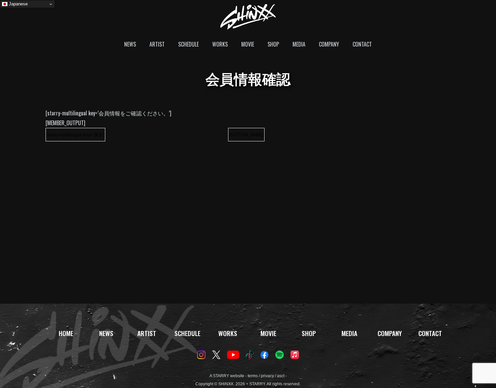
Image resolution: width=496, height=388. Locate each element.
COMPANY (329, 44)
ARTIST (157, 44)
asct (280, 375)
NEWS (130, 44)
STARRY (221, 375)
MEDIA (299, 44)
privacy (267, 375)
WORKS (220, 44)
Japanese (17, 3)
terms (253, 375)
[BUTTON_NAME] (246, 134)
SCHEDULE (188, 44)
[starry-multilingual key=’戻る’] (75, 134)
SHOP (273, 44)
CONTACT (362, 44)
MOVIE (247, 44)
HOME (66, 333)
